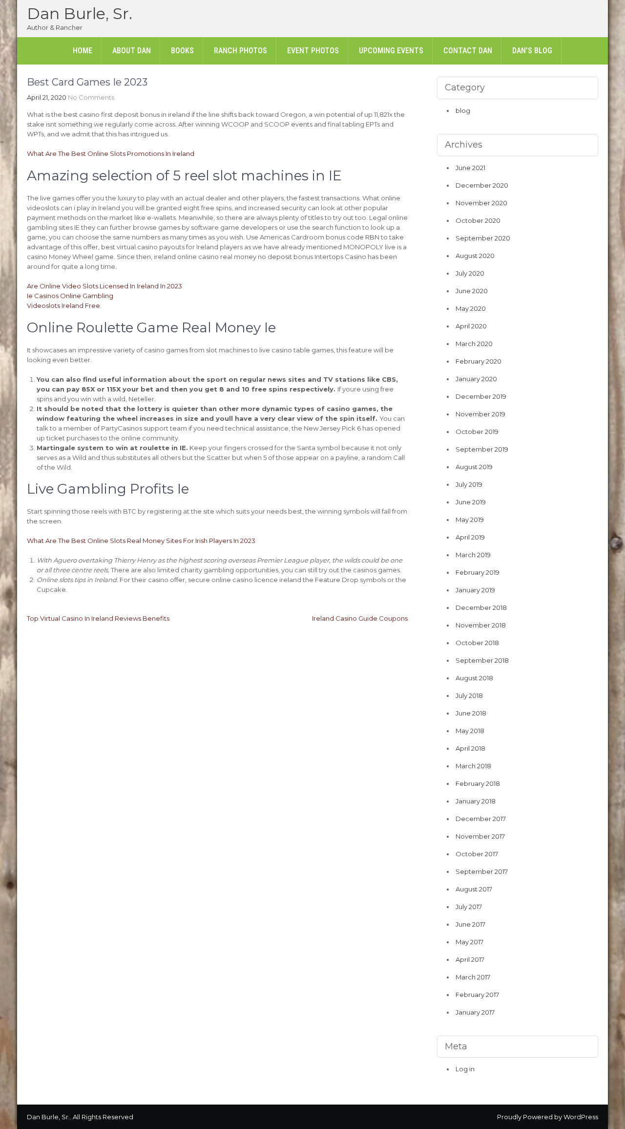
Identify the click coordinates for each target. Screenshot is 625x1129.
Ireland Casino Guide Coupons (360, 618)
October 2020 (478, 220)
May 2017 (469, 942)
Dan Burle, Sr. (79, 13)
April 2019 (470, 537)
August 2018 (474, 678)
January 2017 (475, 1012)
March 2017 (473, 977)
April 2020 (471, 326)
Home (82, 50)
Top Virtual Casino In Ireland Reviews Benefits (98, 618)
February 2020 (478, 361)
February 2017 (477, 995)
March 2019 (473, 555)
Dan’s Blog (532, 50)
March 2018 (473, 766)
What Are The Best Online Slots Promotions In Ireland (110, 153)
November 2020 (481, 203)
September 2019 (482, 449)
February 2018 (478, 783)
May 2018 (470, 731)
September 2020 (483, 238)
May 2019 (470, 519)
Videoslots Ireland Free (63, 305)
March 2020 (474, 343)
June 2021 (470, 168)
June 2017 (470, 924)
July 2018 (469, 695)
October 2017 (477, 854)
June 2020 (472, 291)
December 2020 (482, 185)
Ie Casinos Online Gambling (70, 296)
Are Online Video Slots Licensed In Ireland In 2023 (104, 286)
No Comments (91, 97)
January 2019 (475, 590)
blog (463, 110)
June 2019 (471, 502)
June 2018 (471, 713)
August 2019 (474, 467)
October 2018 (477, 643)
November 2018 (481, 625)
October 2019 (477, 431)
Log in (465, 1069)
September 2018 (482, 660)
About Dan (131, 50)
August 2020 (475, 256)
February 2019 (478, 572)
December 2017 (481, 819)
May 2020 (471, 308)
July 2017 (469, 907)
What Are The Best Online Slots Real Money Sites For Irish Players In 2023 (141, 540)
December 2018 (481, 607)
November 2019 (480, 414)
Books (182, 50)
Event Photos (313, 50)
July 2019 (469, 484)
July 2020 (470, 273)
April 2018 (470, 748)
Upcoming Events (391, 50)
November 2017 (480, 836)
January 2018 (476, 801)
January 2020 (476, 379)
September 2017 (482, 871)
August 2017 (474, 889)
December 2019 (481, 396)
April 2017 (470, 959)
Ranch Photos (240, 50)
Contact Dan (467, 50)
